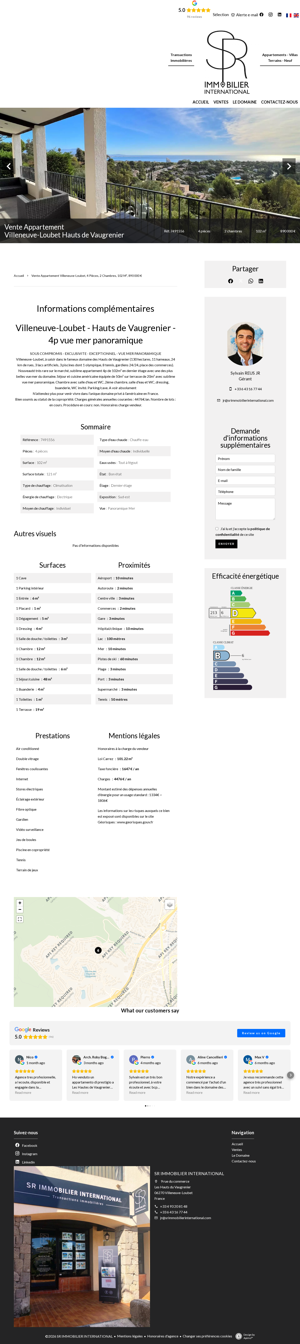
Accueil (19, 275)
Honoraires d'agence (162, 1336)
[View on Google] (19, 1059)
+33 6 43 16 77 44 (248, 389)
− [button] (19, 909)
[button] (9, 1075)
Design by (249, 1336)
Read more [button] (23, 1092)
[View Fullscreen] (19, 919)
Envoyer (227, 543)
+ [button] (19, 903)
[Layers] (170, 904)
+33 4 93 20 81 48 (173, 1206)
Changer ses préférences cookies (207, 1336)
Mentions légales (130, 1336)
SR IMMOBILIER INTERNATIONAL (189, 1173)
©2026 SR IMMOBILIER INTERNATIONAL (79, 1336)
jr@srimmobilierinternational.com (248, 400)
